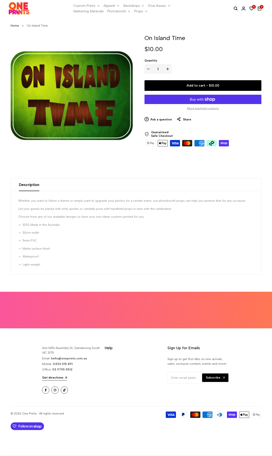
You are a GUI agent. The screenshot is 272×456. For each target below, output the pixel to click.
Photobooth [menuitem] (116, 11)
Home (15, 25)
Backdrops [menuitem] (131, 6)
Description (29, 184)
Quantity (150, 60)
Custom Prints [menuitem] (84, 6)
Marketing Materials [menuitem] (88, 11)
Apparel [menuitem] (109, 6)
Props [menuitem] (138, 11)
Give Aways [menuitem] (157, 6)
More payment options (203, 108)
